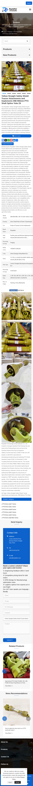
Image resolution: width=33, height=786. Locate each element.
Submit (9, 640)
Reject (10, 782)
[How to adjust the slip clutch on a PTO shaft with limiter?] (16, 712)
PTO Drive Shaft (18, 31)
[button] (4, 671)
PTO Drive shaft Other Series (10, 33)
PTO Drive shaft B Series (9, 509)
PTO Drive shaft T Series (9, 504)
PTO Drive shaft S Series (9, 512)
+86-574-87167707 (14, 550)
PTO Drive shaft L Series (9, 506)
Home (4, 31)
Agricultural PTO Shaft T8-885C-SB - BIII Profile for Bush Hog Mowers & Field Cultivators (16, 682)
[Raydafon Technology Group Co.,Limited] (9, 9)
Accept (17, 782)
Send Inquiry (17, 136)
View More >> (9, 686)
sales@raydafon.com (15, 558)
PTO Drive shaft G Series (9, 515)
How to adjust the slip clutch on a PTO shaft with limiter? (15, 729)
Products (10, 31)
